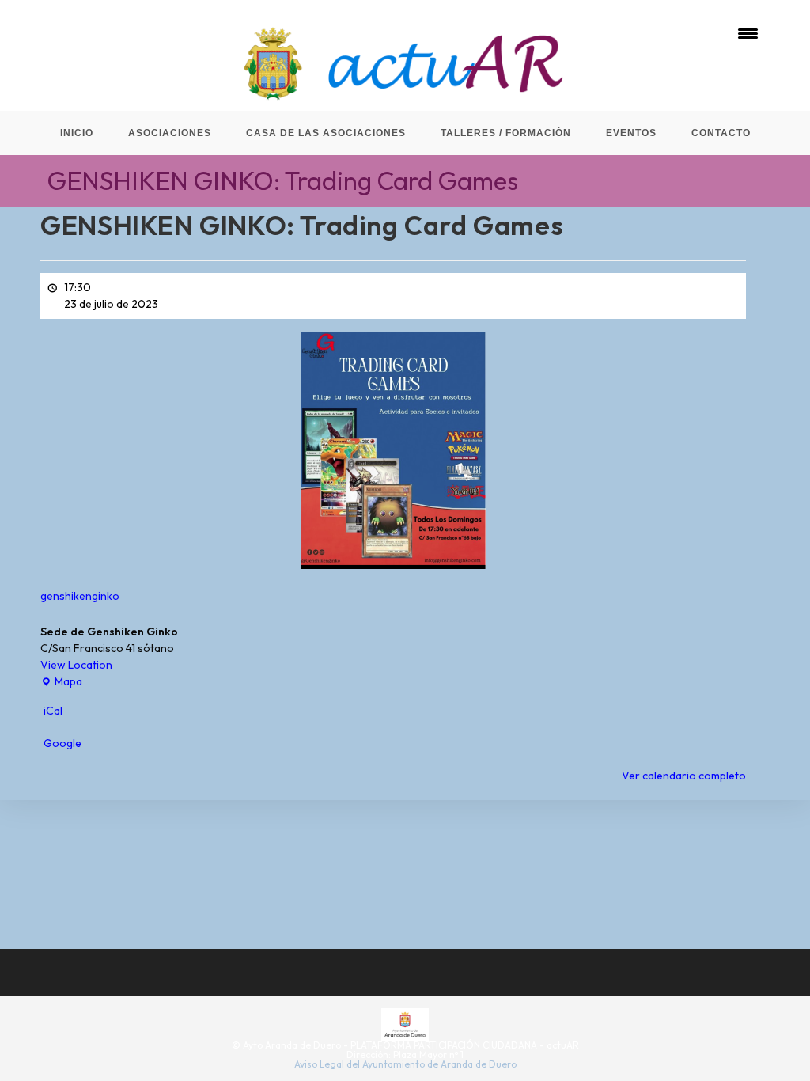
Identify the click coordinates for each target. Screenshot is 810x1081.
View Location (76, 665)
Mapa (61, 682)
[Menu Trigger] (748, 33)
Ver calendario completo (684, 775)
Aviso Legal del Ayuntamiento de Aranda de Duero (405, 1064)
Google (62, 743)
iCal (53, 711)
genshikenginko (79, 596)
